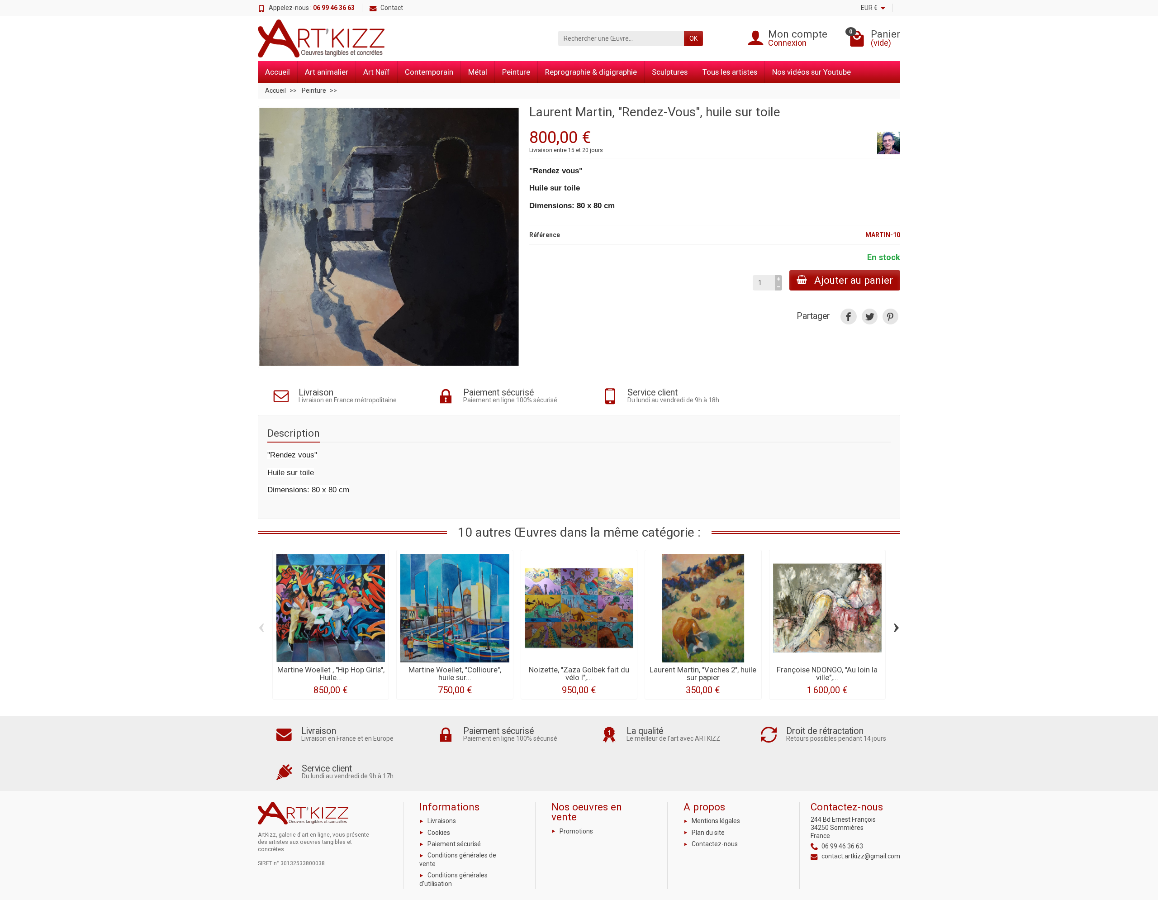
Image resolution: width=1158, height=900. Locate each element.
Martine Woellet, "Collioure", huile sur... (454, 673)
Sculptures (670, 71)
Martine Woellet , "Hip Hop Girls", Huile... (330, 673)
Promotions (576, 831)
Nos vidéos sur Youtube (811, 71)
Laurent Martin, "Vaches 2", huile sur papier (703, 673)
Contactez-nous (715, 844)
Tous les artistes (729, 71)
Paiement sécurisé (454, 844)
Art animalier (326, 71)
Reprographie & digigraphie (591, 71)
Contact (391, 7)
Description (293, 433)
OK (693, 38)
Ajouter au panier (853, 280)
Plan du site (708, 832)
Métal (477, 71)
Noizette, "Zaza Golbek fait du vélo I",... (579, 673)
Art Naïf (376, 71)
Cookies (438, 832)
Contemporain (429, 71)
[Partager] (848, 316)
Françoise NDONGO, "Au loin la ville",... (827, 673)
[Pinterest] (890, 316)
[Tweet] (870, 316)
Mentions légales (716, 820)
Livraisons (441, 820)
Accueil (277, 71)
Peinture (516, 71)
